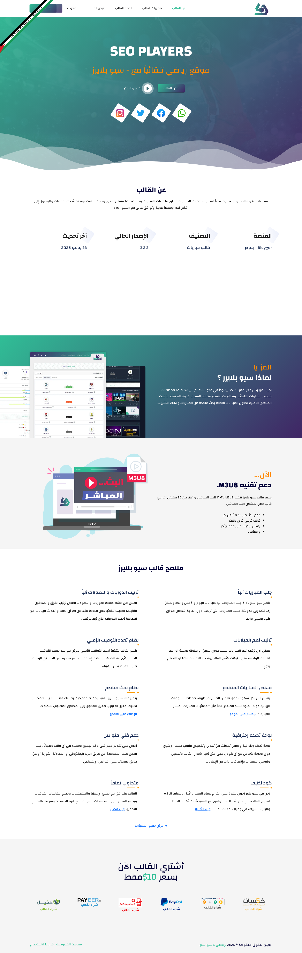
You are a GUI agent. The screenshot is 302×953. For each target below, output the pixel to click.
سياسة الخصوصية (69, 944)
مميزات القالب (152, 8)
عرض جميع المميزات (149, 826)
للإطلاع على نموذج (243, 714)
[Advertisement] (151, 290)
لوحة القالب (123, 8)
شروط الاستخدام (42, 944)
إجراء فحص (117, 809)
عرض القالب (97, 8)
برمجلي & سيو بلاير (213, 945)
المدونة (72, 8)
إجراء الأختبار (203, 809)
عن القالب (179, 8)
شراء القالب (253, 909)
